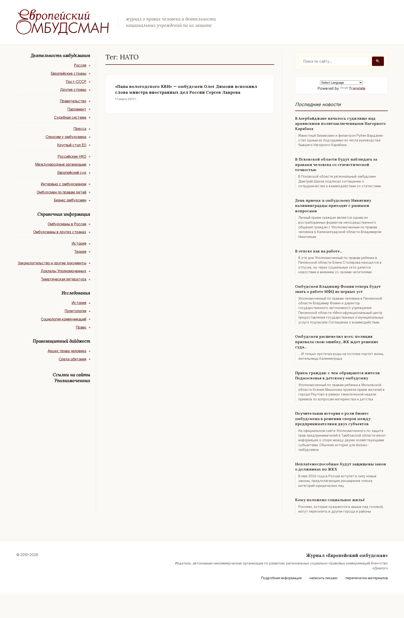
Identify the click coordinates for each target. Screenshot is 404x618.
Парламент (76, 109)
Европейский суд (71, 172)
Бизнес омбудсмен (70, 200)
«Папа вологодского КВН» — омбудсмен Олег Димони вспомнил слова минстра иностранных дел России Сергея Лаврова (186, 89)
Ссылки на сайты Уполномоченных (71, 377)
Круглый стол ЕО (71, 145)
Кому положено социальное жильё (330, 499)
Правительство (73, 101)
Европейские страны (68, 73)
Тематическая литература (63, 279)
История (79, 243)
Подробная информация (281, 578)
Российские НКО (72, 156)
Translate (357, 88)
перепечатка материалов (367, 578)
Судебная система (70, 117)
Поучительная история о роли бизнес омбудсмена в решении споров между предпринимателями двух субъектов (333, 418)
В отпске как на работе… (319, 251)
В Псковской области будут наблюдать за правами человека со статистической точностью (336, 164)
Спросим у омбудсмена (66, 137)
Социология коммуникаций (63, 319)
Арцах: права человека (67, 351)
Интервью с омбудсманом (63, 184)
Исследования (75, 293)
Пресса (79, 128)
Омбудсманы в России (67, 224)
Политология (75, 311)
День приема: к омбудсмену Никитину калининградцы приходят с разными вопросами (333, 205)
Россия (80, 65)
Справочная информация (63, 214)
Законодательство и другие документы (52, 263)
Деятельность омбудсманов (60, 55)
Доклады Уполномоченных (63, 271)
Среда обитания (72, 359)
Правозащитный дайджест (61, 341)
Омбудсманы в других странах (59, 232)
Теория (80, 251)
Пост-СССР (76, 81)
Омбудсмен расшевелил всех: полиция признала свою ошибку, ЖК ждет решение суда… (336, 341)
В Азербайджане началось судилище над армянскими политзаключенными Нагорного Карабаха (340, 123)
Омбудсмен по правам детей (61, 192)
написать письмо (324, 578)
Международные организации (60, 164)
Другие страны (73, 89)
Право (81, 327)
